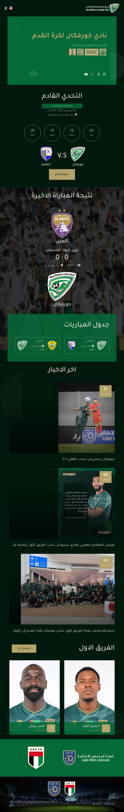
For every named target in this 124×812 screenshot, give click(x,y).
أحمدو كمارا (91, 726)
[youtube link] (86, 74)
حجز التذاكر (62, 174)
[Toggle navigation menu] (6, 8)
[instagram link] (104, 74)
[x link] (98, 74)
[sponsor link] (88, 758)
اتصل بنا (97, 804)
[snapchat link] (92, 74)
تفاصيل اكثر (24, 648)
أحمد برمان (37, 726)
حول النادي (110, 804)
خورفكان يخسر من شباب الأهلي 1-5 (89, 459)
